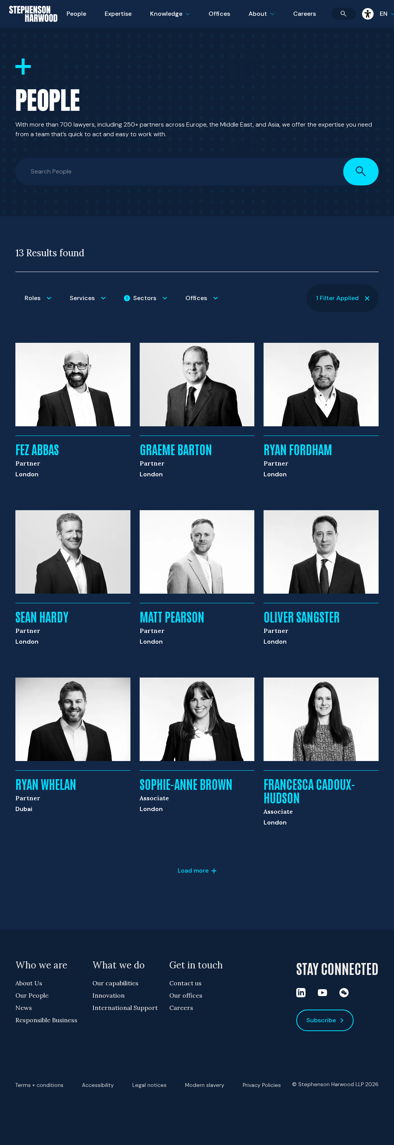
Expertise (118, 14)
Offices (219, 14)
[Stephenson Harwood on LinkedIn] (301, 992)
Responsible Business (46, 1020)
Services (92, 303)
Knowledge (169, 19)
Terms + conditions (39, 1085)
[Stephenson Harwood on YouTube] (322, 992)
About (266, 19)
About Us (28, 983)
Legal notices (149, 1085)
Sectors (151, 303)
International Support (125, 1007)
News (23, 1007)
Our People (31, 995)
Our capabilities (115, 983)
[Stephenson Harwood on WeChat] (344, 992)
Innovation (108, 995)
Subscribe (321, 1020)
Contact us (185, 983)
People (76, 14)
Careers (304, 14)
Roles (42, 303)
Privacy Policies (262, 1085)
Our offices (185, 995)
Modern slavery (204, 1085)
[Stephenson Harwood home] (33, 27)
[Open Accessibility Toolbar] (368, 14)
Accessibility (98, 1085)
